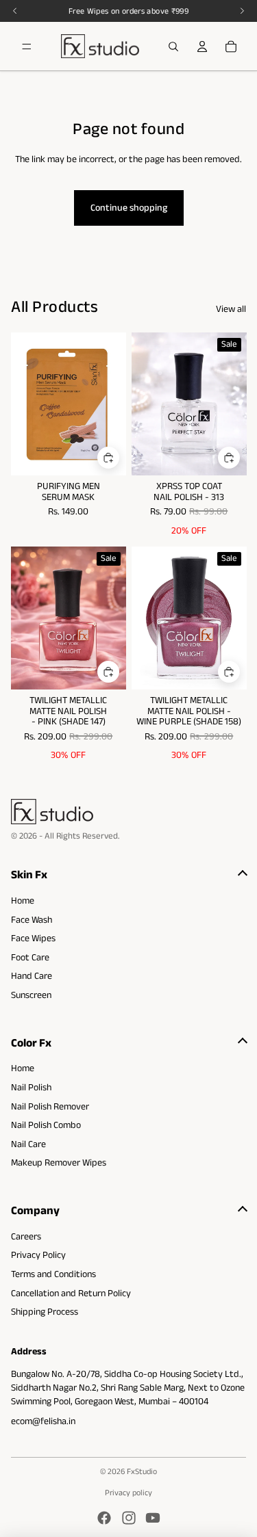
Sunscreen (31, 994)
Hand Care (31, 975)
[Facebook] (104, 1518)
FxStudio (142, 1471)
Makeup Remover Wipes (58, 1162)
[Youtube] (153, 1518)
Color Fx (31, 1042)
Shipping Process (44, 1311)
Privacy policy (128, 1492)
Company (35, 1210)
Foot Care (30, 956)
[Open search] (173, 46)
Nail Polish (31, 1086)
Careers (26, 1236)
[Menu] (26, 46)
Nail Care (28, 1143)
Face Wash (31, 919)
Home (22, 900)
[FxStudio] (128, 811)
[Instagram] (129, 1518)
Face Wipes (33, 937)
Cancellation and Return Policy (71, 1292)
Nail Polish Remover (50, 1106)
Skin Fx (29, 874)
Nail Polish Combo (46, 1124)
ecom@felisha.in (43, 1420)
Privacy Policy (38, 1254)
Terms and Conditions (53, 1273)
